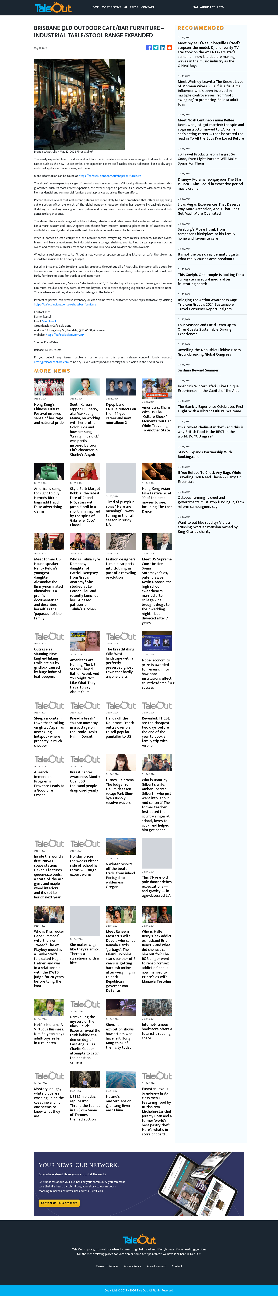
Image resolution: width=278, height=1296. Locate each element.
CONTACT (148, 7)
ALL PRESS (131, 7)
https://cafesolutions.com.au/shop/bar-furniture (110, 176)
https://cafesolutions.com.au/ (65, 334)
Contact (177, 1266)
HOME (95, 7)
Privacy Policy (132, 1266)
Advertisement (156, 1266)
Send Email (49, 321)
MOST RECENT (111, 7)
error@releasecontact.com (51, 362)
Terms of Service (107, 1266)
